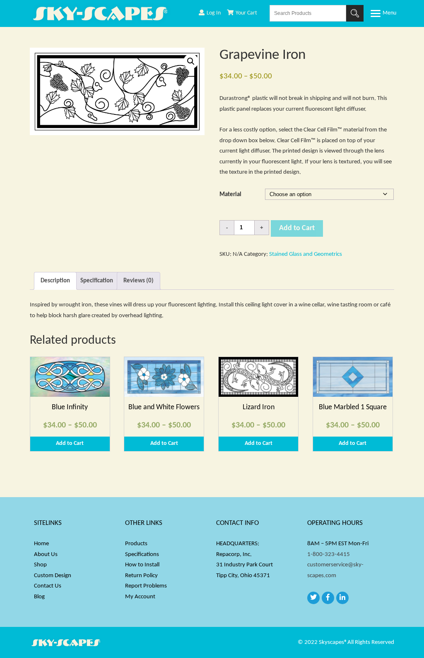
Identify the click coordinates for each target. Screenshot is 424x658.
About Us (46, 554)
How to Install (142, 565)
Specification (96, 281)
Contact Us (47, 586)
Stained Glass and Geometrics (305, 254)
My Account (140, 597)
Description (55, 281)
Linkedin (342, 598)
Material (230, 195)
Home (41, 544)
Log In (214, 13)
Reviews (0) (138, 281)
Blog (39, 597)
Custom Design (52, 576)
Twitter (313, 598)
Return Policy (141, 576)
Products (136, 544)
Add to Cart (297, 228)
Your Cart (246, 13)
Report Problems (146, 586)
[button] (190, 61)
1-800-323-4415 (328, 554)
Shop (40, 565)
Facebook (328, 598)
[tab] (55, 281)
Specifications (142, 554)
